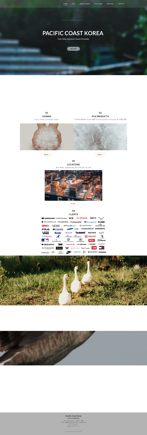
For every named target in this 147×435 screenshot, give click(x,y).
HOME (65, 4)
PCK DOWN (98, 4)
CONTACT (121, 4)
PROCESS (110, 4)
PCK (73, 4)
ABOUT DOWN (85, 4)
